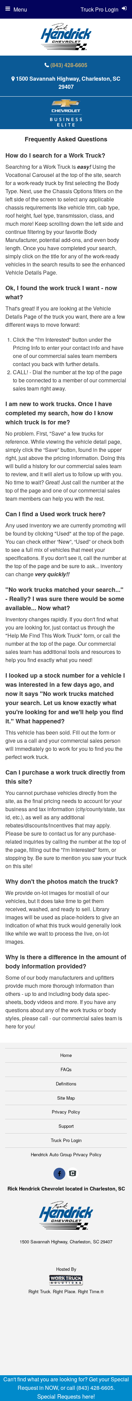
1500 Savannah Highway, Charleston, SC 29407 (68, 83)
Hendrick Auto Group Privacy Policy (66, 1154)
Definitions (66, 1083)
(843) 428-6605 (68, 65)
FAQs (66, 1069)
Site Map (66, 1098)
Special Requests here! (66, 1396)
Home (66, 1055)
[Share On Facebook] (59, 1173)
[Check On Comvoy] (73, 1173)
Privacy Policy (66, 1111)
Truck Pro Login (66, 1140)
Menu (20, 9)
